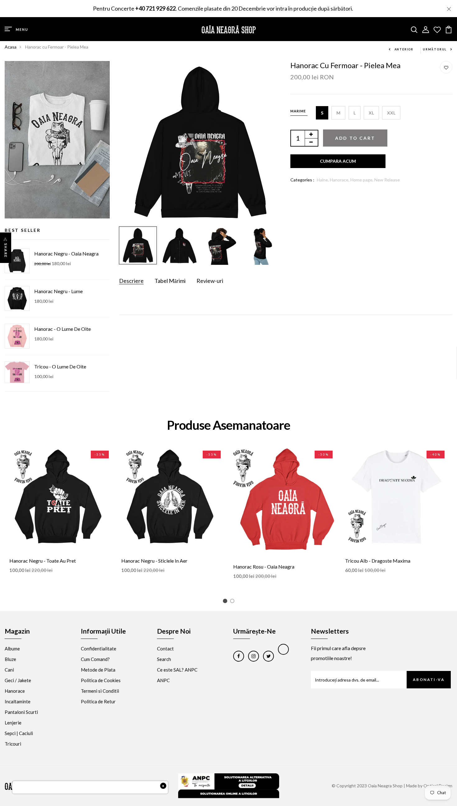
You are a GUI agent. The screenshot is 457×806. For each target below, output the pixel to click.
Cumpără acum (337, 161)
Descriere (131, 280)
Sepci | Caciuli (19, 733)
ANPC (163, 680)
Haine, (323, 179)
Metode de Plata (98, 669)
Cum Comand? (95, 659)
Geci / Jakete (18, 680)
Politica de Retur (98, 701)
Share (6, 250)
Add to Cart (355, 138)
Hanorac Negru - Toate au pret (42, 561)
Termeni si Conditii (100, 691)
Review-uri (209, 280)
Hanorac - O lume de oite (62, 329)
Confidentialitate (98, 648)
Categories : (302, 179)
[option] (200, 142)
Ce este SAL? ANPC (177, 669)
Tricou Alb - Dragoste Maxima (377, 561)
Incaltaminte (17, 701)
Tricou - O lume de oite (60, 366)
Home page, (362, 179)
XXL (391, 112)
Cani (9, 669)
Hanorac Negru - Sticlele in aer (154, 561)
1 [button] (226, 602)
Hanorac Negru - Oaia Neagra (66, 253)
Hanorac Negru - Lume (58, 291)
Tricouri (13, 744)
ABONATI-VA (429, 679)
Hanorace (15, 691)
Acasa (10, 46)
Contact (165, 648)
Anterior (404, 49)
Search (164, 659)
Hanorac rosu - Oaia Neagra (263, 566)
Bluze (10, 659)
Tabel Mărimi (170, 280)
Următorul (435, 49)
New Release (387, 179)
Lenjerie (13, 722)
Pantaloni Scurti (21, 712)
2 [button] (233, 602)
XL (371, 112)
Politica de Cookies (101, 680)
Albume (12, 648)
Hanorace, (340, 179)
